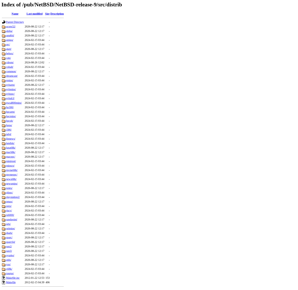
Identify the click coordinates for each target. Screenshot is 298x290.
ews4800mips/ (14, 102)
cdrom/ (10, 62)
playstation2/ (13, 197)
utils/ (8, 259)
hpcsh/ (9, 120)
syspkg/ (10, 255)
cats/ (8, 57)
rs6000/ (10, 215)
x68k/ (9, 268)
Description (57, 13)
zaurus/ (10, 273)
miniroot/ (11, 161)
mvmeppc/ (11, 174)
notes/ (9, 188)
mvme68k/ (12, 170)
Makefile (11, 282)
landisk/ (10, 143)
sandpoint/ (11, 219)
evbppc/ (10, 93)
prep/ (9, 206)
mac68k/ (10, 152)
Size (47, 13)
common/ (11, 71)
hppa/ (9, 125)
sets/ (8, 224)
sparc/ (9, 237)
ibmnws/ (10, 138)
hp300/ (10, 107)
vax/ (8, 264)
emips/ (9, 80)
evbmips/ (11, 89)
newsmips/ (12, 183)
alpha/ (9, 31)
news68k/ (11, 179)
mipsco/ (10, 165)
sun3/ (9, 250)
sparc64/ (10, 241)
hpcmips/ (11, 116)
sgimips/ (10, 228)
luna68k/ (11, 147)
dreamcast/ (12, 75)
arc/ (8, 44)
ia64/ (8, 134)
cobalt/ (9, 66)
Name (15, 13)
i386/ (9, 129)
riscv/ (9, 210)
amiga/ (9, 39)
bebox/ (9, 53)
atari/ (8, 48)
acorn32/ (11, 26)
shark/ (9, 232)
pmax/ (9, 201)
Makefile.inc (13, 277)
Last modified (35, 13)
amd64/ (10, 35)
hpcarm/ (10, 111)
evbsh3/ (10, 98)
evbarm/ (10, 84)
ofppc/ (9, 192)
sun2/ (9, 246)
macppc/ (10, 156)
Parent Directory (15, 22)
